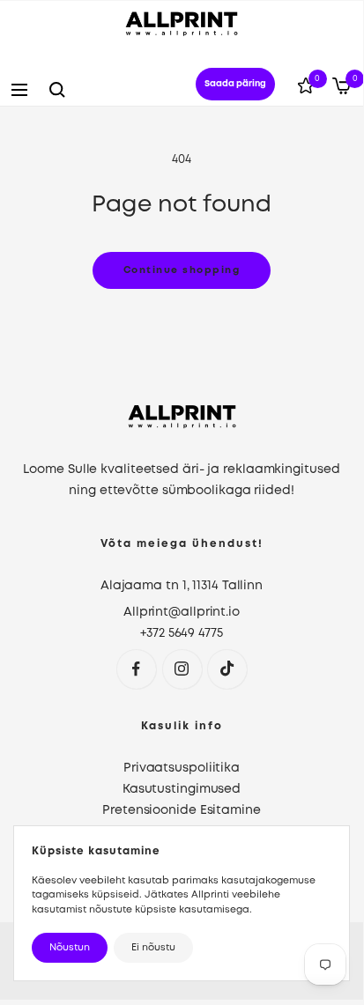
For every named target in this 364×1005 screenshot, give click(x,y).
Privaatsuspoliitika (181, 768)
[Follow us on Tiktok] (227, 669)
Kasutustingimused (182, 789)
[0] (306, 89)
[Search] (57, 90)
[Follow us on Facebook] (136, 669)
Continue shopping (182, 270)
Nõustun (69, 947)
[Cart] (341, 89)
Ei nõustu (153, 947)
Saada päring (235, 84)
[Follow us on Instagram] (182, 669)
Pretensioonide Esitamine (181, 810)
